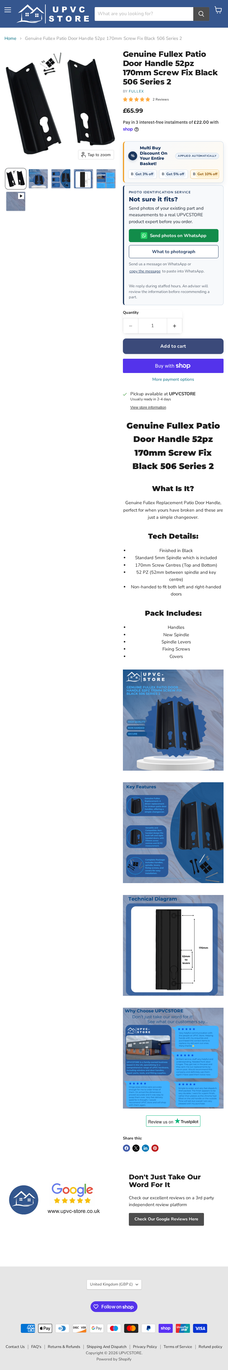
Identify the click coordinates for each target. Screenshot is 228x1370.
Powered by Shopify (114, 1359)
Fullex (136, 91)
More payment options (173, 379)
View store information (148, 407)
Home (10, 38)
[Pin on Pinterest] (155, 1148)
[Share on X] (136, 1148)
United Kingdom (111, 1284)
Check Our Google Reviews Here (166, 1219)
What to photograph (173, 252)
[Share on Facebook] (126, 1148)
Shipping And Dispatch (106, 1346)
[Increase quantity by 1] (174, 325)
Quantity (131, 313)
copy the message (145, 271)
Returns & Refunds (64, 1346)
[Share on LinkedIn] (145, 1148)
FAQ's (36, 1346)
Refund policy (210, 1346)
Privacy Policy (145, 1346)
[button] (15, 178)
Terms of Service (178, 1346)
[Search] (201, 14)
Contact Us (15, 1346)
